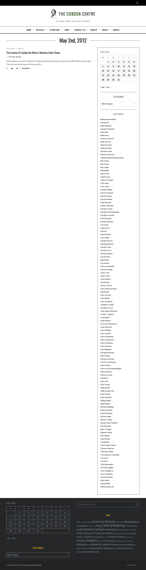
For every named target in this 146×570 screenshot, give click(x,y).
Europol (103, 231)
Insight (91, 540)
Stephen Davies (106, 432)
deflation (134, 526)
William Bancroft (107, 487)
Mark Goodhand (106, 336)
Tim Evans (104, 225)
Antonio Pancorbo (107, 154)
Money (115, 544)
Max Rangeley (106, 349)
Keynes (99, 541)
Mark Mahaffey (106, 343)
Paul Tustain (105, 384)
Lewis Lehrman (106, 327)
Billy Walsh (104, 170)
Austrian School (103, 521)
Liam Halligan (105, 330)
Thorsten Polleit (106, 451)
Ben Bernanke (91, 526)
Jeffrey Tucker (106, 285)
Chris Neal (104, 183)
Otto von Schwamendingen (110, 368)
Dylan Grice (105, 228)
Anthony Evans (106, 148)
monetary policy (101, 544)
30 (113, 79)
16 (113, 70)
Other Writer (105, 365)
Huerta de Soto (129, 537)
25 (124, 75)
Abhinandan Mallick (108, 119)
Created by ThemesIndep (33, 565)
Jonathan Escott (106, 308)
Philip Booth (105, 388)
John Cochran (105, 295)
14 (103, 70)
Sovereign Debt (91, 551)
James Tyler (105, 276)
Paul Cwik (104, 381)
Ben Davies (104, 161)
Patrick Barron (106, 372)
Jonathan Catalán (107, 304)
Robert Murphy (106, 413)
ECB (78, 529)
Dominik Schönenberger (109, 212)
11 (124, 66)
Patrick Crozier (106, 375)
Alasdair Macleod (107, 129)
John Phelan (105, 298)
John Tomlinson (106, 301)
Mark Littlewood (107, 340)
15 (108, 70)
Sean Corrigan (105, 429)
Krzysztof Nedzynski (108, 324)
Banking (129, 521)
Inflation (81, 540)
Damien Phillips (106, 189)
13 (134, 66)
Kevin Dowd (105, 394)
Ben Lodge (104, 167)
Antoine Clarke (106, 151)
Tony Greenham (106, 474)
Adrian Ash (104, 122)
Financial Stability (104, 533)
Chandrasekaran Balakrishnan (112, 158)
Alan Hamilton (106, 126)
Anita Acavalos (106, 145)
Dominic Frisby (106, 209)
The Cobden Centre (108, 445)
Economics (10, 49)
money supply (126, 544)
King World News (121, 541)
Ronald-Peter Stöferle (108, 423)
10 (118, 66)
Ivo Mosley (104, 263)
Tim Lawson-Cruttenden (109, 455)
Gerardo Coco (106, 250)
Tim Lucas (104, 458)
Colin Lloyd (104, 186)
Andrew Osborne (107, 138)
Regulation (121, 548)
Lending (129, 541)
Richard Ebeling (106, 221)
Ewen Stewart (105, 234)
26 (129, 75)
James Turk (104, 273)
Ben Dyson (104, 164)
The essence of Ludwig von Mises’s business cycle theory (33, 53)
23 (113, 75)
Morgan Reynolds (107, 352)
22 (108, 75)
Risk (128, 548)
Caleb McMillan (106, 180)
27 (134, 75)
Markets (81, 544)
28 (103, 79)
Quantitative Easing (100, 548)
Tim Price (104, 461)
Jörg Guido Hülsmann (108, 311)
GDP (83, 537)
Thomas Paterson (107, 448)
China (127, 525)
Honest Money (116, 536)
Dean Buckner (105, 202)
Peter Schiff (86, 548)
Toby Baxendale (106, 464)
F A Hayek (133, 530)
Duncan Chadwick (107, 266)
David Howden (106, 199)
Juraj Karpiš (105, 317)
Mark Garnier (105, 333)
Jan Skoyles (104, 282)
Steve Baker (105, 435)
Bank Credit (119, 522)
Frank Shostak (106, 218)
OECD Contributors (108, 362)
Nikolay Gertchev (107, 359)
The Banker (105, 442)
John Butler (104, 292)
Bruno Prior (105, 174)
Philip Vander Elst (107, 391)
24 (119, 75)
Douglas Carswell (107, 215)
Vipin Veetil (104, 480)
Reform (113, 548)
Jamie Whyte (105, 279)
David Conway (106, 196)
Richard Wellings (107, 407)
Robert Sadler (105, 416)
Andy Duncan (105, 142)
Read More (26, 68)
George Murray (106, 241)
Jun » (108, 87)
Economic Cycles (91, 529)
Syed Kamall (105, 439)
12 (129, 66)
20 (134, 70)
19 (129, 70)
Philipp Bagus (105, 400)
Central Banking (113, 525)
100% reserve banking (84, 522)
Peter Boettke (106, 397)
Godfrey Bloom (106, 253)
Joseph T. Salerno (107, 314)
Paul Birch (104, 378)
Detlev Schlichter (107, 205)
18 (124, 70)
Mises (88, 545)
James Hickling (106, 269)
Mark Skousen (106, 346)
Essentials (121, 529)
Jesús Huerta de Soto (108, 289)
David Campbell (106, 193)
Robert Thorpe (106, 419)
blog (98, 525)
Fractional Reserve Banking (122, 533)
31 (118, 79)
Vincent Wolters (106, 477)
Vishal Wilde (105, 483)
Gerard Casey (105, 247)
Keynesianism (109, 540)
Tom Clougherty (106, 471)
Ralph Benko (105, 404)
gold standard (97, 537)
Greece (105, 537)
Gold (87, 536)
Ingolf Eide (104, 260)
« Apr (102, 87)
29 (108, 79)
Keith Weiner (105, 320)
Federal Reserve (85, 533)
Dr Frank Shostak (15, 56)
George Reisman (106, 244)
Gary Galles (105, 237)
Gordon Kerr (105, 257)
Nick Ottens (105, 356)
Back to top (131, 565)
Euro (128, 530)
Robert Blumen (106, 410)
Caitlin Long (105, 177)
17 (118, 70)
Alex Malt (104, 132)
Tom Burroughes (106, 467)
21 (103, 75)
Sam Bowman (105, 426)
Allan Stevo (104, 135)
